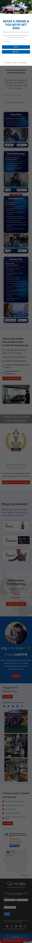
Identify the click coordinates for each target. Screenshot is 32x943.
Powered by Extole (22, 62)
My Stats (14, 62)
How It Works (7, 62)
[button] (30, 2)
